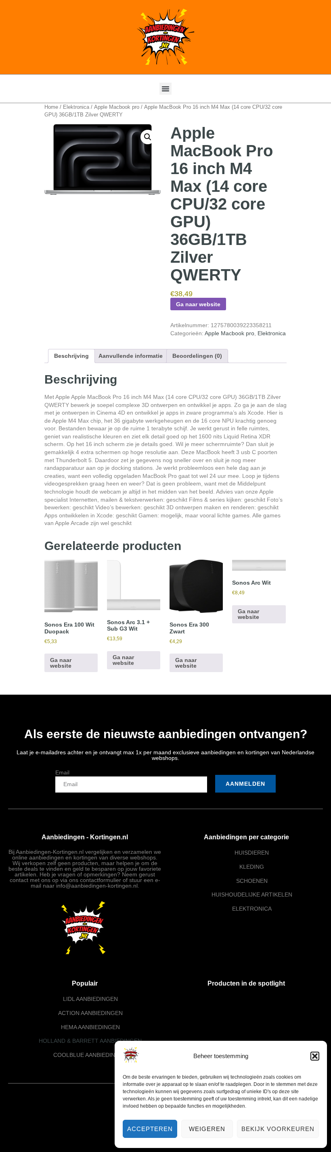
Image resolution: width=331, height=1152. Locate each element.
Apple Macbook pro (116, 107)
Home (51, 107)
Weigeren (207, 1128)
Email (62, 772)
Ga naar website (198, 304)
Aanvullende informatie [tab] (130, 356)
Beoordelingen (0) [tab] (197, 356)
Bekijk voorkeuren (277, 1128)
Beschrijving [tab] (71, 356)
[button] (315, 1056)
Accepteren (150, 1128)
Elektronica (76, 107)
